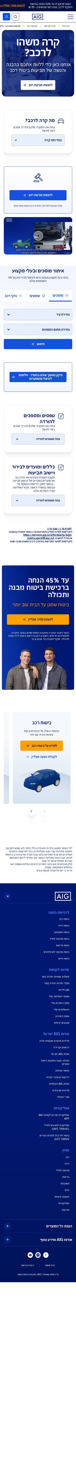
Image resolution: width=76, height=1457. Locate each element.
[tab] (60, 296)
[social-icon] (46, 1255)
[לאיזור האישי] (6, 16)
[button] (31, 811)
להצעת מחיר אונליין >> (12, 5)
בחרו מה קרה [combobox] (53, 140)
